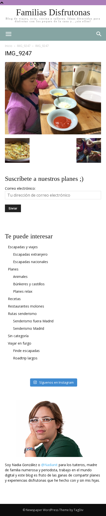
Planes (13, 269)
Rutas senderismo (22, 313)
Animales (20, 276)
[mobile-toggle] (8, 34)
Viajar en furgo (19, 343)
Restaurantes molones (26, 306)
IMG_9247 (24, 46)
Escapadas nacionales (30, 261)
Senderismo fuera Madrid (33, 321)
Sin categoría (18, 335)
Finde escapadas (26, 350)
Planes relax (22, 291)
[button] (99, 34)
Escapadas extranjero (30, 254)
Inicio (8, 46)
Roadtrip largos (25, 358)
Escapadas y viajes (23, 247)
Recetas (14, 298)
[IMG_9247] (53, 133)
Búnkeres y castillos (29, 284)
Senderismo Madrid (28, 328)
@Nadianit (49, 464)
